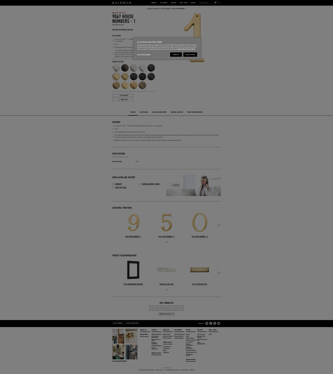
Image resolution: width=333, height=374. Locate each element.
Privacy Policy (190, 49)
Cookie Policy (181, 49)
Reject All (176, 54)
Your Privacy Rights (143, 54)
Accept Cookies (190, 54)
